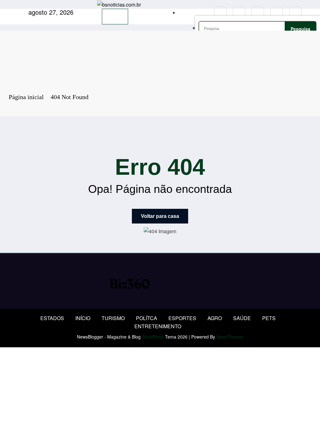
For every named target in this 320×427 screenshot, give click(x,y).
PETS (269, 318)
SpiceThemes (229, 337)
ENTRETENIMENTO (157, 326)
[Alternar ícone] (150, 12)
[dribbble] (258, 13)
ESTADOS (52, 318)
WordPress (153, 337)
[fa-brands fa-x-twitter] (239, 13)
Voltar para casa (160, 216)
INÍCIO (82, 318)
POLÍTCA (146, 318)
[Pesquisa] (180, 12)
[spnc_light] (205, 12)
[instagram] (276, 13)
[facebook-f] (220, 13)
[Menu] (115, 16)
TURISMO (113, 318)
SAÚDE (242, 318)
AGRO (215, 318)
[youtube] (295, 13)
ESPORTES (182, 318)
